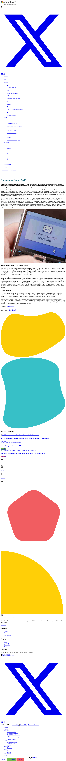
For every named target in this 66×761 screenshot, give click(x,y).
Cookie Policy (23, 725)
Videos (9, 752)
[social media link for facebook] (3, 74)
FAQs (5, 755)
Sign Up (14, 170)
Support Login (7, 635)
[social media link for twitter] (33, 72)
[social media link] (33, 720)
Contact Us (7, 645)
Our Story (6, 643)
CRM (5, 740)
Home (5, 642)
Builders (9, 736)
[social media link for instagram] (4, 74)
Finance (9, 745)
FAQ (5, 634)
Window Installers (11, 732)
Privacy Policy (15, 725)
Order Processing (11, 743)
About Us (6, 746)
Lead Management (12, 742)
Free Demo (5, 170)
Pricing (5, 632)
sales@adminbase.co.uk (8, 655)
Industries (6, 730)
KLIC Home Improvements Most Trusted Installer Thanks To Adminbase (25, 438)
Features (6, 631)
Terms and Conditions (33, 725)
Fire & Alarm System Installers (15, 737)
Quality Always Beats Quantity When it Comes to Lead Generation (23, 453)
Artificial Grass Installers (13, 735)
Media (5, 749)
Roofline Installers (11, 739)
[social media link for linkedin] (1, 74)
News (5, 646)
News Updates (10, 306)
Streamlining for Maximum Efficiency (13, 446)
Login (3, 759)
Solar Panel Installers (12, 733)
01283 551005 (6, 654)
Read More (3, 441)
